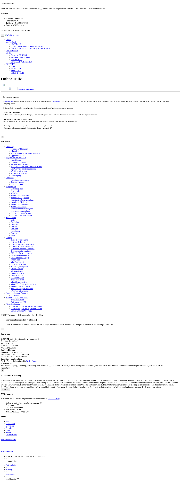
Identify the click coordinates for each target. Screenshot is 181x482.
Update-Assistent (17, 273)
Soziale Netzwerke (8, 440)
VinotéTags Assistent (19, 282)
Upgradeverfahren (18, 155)
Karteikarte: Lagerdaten (20, 198)
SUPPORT (10, 64)
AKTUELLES (17, 68)
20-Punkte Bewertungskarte (22, 253)
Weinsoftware (11, 435)
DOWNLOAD (12, 51)
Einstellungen (16, 295)
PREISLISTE (16, 60)
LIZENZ (19, 55)
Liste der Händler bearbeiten (22, 246)
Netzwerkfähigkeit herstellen (22, 289)
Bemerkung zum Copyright (21, 311)
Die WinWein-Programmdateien (23, 169)
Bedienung (10, 178)
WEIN (8, 40)
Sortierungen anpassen (19, 266)
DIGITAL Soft (53, 399)
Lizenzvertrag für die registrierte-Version (26, 309)
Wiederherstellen (17, 278)
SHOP (8, 53)
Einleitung (10, 147)
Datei (13, 220)
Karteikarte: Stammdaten (20, 195)
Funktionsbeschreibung (20, 180)
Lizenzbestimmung (13, 304)
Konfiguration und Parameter (17, 293)
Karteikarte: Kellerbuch (20, 204)
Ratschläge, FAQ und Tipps (17, 297)
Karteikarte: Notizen (19, 202)
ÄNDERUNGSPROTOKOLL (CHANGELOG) (30, 48)
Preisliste (9, 428)
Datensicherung (17, 275)
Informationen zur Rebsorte (21, 215)
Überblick (15, 151)
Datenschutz (11, 465)
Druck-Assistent (17, 269)
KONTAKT (16, 71)
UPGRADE (20, 57)
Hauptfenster (9, 101)
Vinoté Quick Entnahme (20, 286)
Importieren (15, 260)
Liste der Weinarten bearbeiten (22, 249)
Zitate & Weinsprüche (19, 240)
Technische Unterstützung (21, 164)
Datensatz (14, 224)
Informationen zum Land (20, 211)
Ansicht (14, 226)
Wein (8, 421)
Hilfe (13, 235)
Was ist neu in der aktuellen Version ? (25, 153)
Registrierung (16, 160)
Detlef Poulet (31, 361)
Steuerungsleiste (17, 189)
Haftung (9, 469)
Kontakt (9, 432)
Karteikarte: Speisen (18, 206)
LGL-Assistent (16, 271)
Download (10, 426)
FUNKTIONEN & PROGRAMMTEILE (27, 46)
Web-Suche (15, 193)
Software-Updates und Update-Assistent (26, 167)
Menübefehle (11, 218)
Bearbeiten (15, 222)
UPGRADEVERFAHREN (22, 62)
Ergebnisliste (56, 101)
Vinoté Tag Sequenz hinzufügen (23, 284)
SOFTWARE (11, 42)
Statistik (14, 233)
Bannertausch (7, 451)
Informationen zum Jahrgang (22, 209)
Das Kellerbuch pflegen (20, 258)
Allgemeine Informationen (16, 158)
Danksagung (16, 175)
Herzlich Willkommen (19, 149)
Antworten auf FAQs (19, 302)
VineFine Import (17, 262)
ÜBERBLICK (16, 44)
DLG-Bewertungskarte (20, 255)
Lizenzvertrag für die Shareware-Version (26, 306)
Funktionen (15, 231)
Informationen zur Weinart (21, 213)
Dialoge (9, 238)
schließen (5, 368)
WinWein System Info (19, 173)
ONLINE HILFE (18, 73)
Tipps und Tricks (17, 280)
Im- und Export (17, 184)
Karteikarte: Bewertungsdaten (22, 200)
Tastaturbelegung (17, 182)
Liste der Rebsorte (18, 242)
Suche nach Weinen (18, 264)
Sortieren (14, 229)
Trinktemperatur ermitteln (21, 251)
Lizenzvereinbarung (18, 162)
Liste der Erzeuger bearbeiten (22, 244)
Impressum (10, 474)
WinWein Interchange (19, 171)
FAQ (13, 66)
